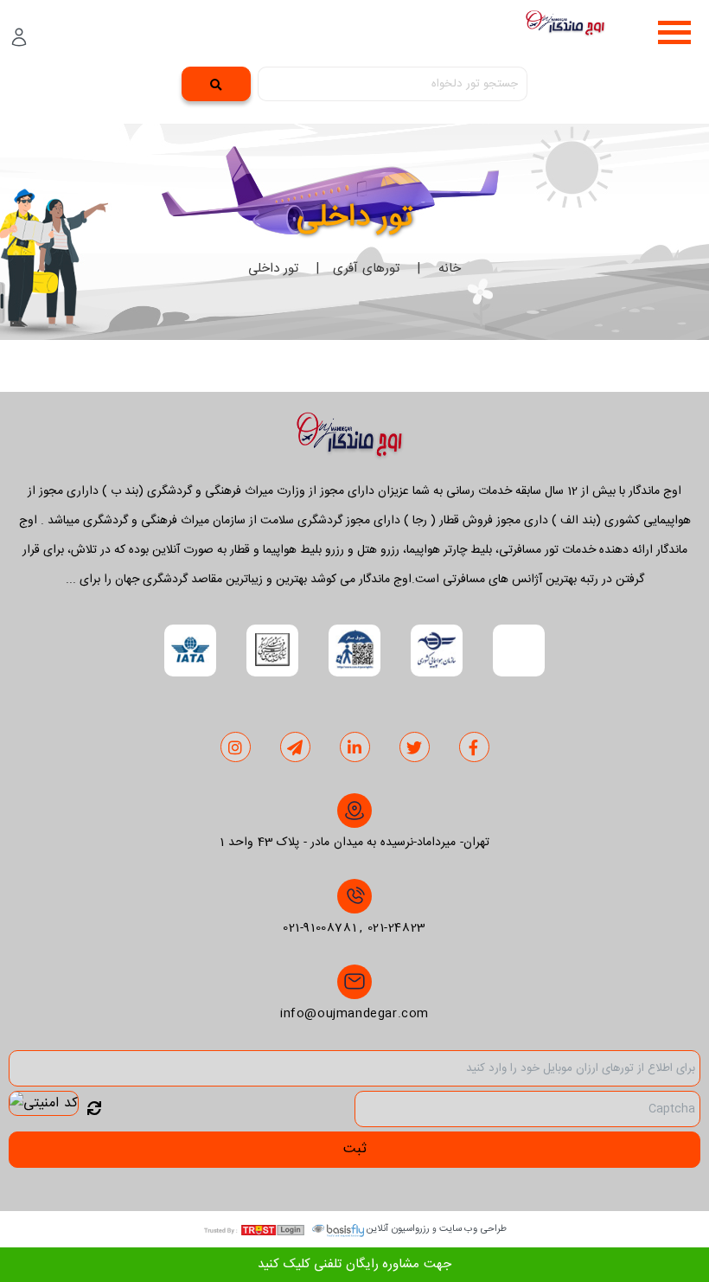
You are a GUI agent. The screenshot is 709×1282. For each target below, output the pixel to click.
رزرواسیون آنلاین (398, 1229)
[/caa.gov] (436, 650)
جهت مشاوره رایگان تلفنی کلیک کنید (354, 1264)
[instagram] (235, 748)
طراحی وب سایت (473, 1229)
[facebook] (474, 748)
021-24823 (396, 928)
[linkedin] (355, 748)
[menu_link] (674, 32)
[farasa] (354, 650)
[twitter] (414, 748)
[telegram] (295, 748)
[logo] (569, 27)
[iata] (190, 650)
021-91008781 (319, 928)
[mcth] (273, 650)
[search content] (216, 84)
